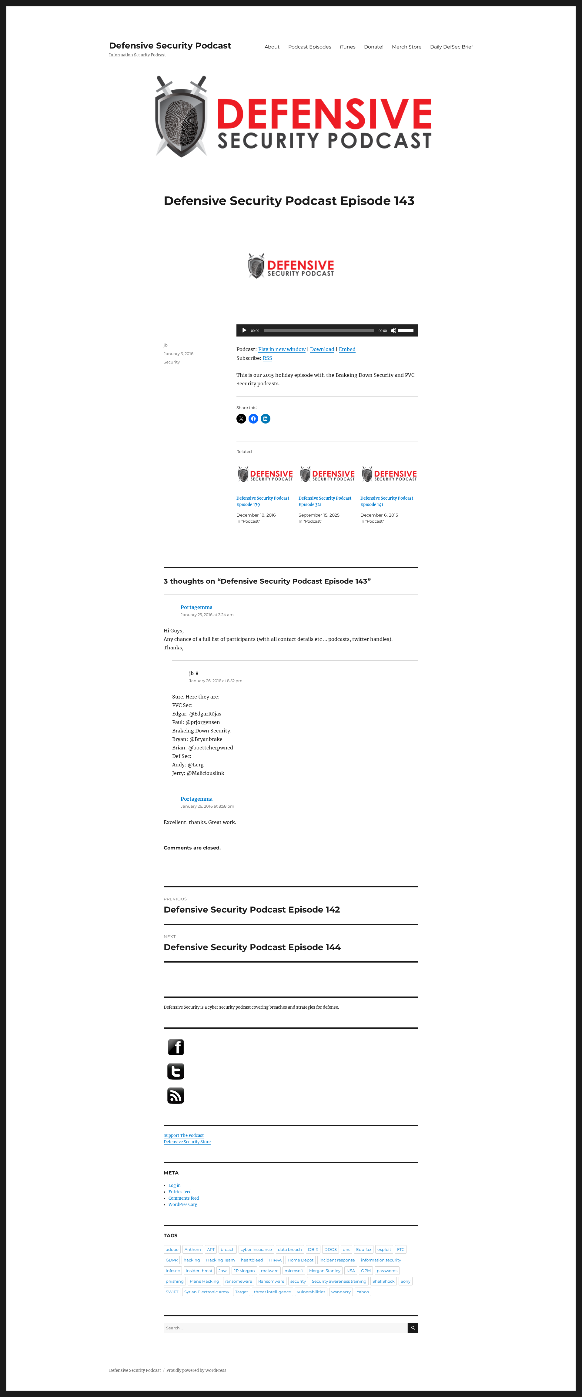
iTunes (348, 47)
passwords (387, 1270)
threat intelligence (272, 1291)
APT (211, 1249)
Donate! (373, 47)
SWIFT (172, 1291)
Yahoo (363, 1291)
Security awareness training (339, 1281)
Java (223, 1270)
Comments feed (184, 1198)
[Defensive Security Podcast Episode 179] (265, 474)
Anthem (193, 1249)
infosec (173, 1270)
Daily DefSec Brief (451, 47)
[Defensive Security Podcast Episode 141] (389, 474)
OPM (366, 1270)
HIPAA (275, 1260)
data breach (290, 1249)
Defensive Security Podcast (170, 45)
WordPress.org (183, 1204)
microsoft (294, 1270)
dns (346, 1249)
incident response (337, 1260)
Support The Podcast (184, 1135)
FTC (400, 1249)
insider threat (199, 1270)
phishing (175, 1281)
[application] (327, 330)
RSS (267, 358)
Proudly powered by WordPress (196, 1370)
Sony (405, 1281)
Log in (175, 1185)
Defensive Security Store (187, 1141)
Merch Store (407, 47)
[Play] (244, 330)
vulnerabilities (311, 1291)
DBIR (313, 1249)
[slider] (406, 329)
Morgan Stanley (324, 1270)
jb (166, 345)
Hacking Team (220, 1260)
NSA (350, 1270)
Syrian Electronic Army (206, 1291)
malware (270, 1270)
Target (241, 1291)
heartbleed (252, 1260)
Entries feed (180, 1191)
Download (322, 349)
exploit (384, 1249)
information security (381, 1260)
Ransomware (271, 1281)
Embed (347, 349)
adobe (172, 1249)
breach (228, 1249)
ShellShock (384, 1281)
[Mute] (393, 330)
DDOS (330, 1249)
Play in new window (282, 349)
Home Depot (300, 1260)
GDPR (172, 1260)
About (272, 47)
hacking (192, 1260)
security (298, 1281)
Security (172, 362)
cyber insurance (256, 1249)
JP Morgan (244, 1270)
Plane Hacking (204, 1281)
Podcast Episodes (309, 47)
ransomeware (238, 1281)
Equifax (363, 1249)
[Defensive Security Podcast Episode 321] (327, 474)
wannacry (341, 1291)
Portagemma (196, 607)
